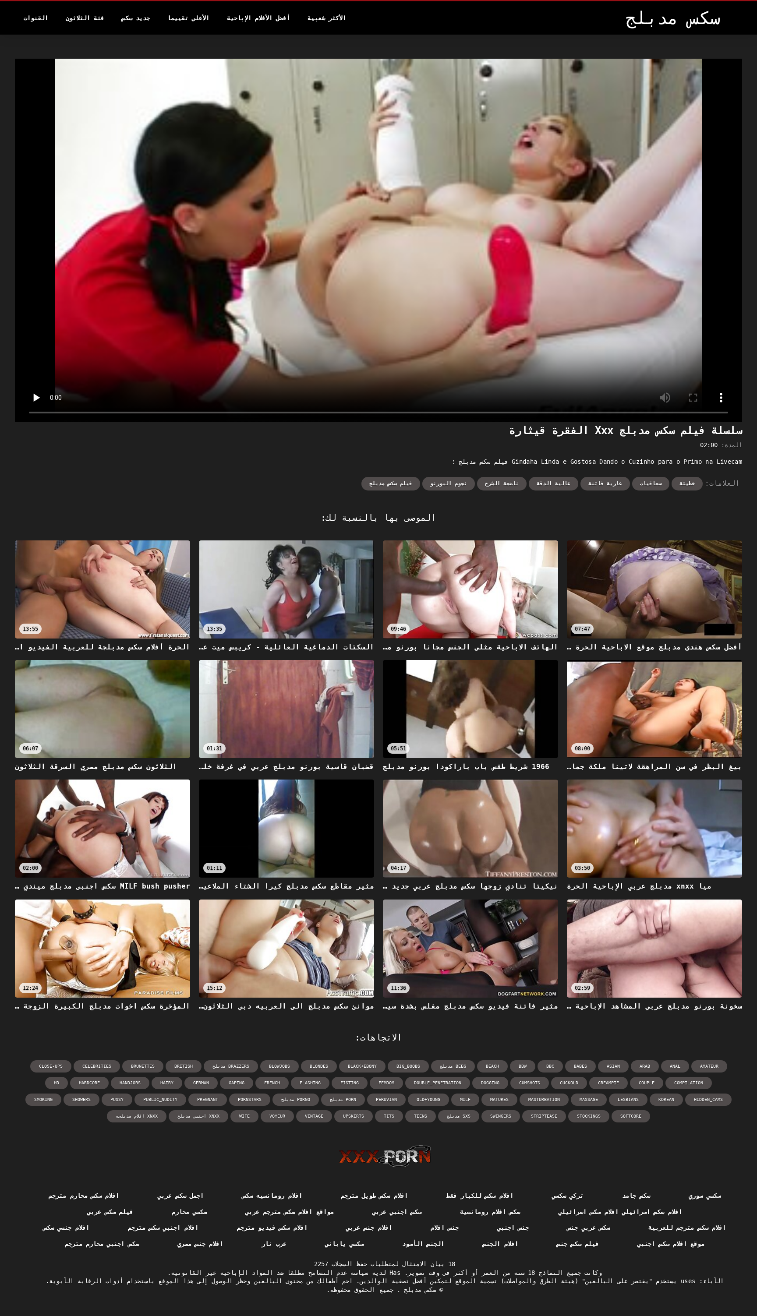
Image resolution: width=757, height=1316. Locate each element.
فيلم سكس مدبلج (390, 483)
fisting (349, 1082)
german (201, 1082)
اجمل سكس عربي (181, 1195)
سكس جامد (636, 1195)
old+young (428, 1099)
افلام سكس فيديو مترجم (272, 1227)
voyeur (277, 1116)
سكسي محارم (189, 1211)
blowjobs (279, 1066)
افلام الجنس (500, 1243)
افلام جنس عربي (369, 1227)
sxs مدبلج (458, 1116)
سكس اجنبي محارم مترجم (102, 1243)
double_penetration (437, 1082)
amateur (709, 1066)
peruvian (386, 1099)
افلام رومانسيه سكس (272, 1195)
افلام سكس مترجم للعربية (687, 1227)
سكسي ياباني (344, 1243)
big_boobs (408, 1066)
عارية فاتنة (605, 483)
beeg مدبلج (453, 1066)
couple (646, 1082)
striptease (544, 1116)
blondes (319, 1066)
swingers (500, 1116)
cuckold (569, 1082)
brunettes (143, 1066)
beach (492, 1066)
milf (465, 1099)
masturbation (544, 1099)
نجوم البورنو (448, 483)
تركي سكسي (568, 1195)
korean (666, 1099)
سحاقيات (650, 483)
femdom (386, 1082)
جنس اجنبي (513, 1227)
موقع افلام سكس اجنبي (670, 1243)
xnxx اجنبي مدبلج (198, 1116)
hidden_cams (708, 1099)
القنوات (36, 17)
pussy (117, 1099)
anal (675, 1066)
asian (613, 1066)
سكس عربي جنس (588, 1227)
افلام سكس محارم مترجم (84, 1195)
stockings (589, 1116)
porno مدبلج (295, 1099)
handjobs (130, 1082)
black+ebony (362, 1066)
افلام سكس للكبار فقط (479, 1195)
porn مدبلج (343, 1099)
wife (244, 1116)
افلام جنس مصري (200, 1243)
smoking (43, 1099)
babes (580, 1066)
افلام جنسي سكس (66, 1227)
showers (81, 1099)
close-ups (51, 1066)
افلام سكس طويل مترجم (374, 1195)
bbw (523, 1066)
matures (499, 1099)
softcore (630, 1116)
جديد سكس (136, 17)
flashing (310, 1082)
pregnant (207, 1099)
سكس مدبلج (418, 1289)
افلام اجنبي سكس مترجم (163, 1227)
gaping (236, 1082)
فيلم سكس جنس (578, 1243)
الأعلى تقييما (188, 17)
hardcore (89, 1082)
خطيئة (687, 483)
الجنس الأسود (423, 1243)
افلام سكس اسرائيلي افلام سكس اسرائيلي (620, 1211)
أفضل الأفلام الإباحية (258, 17)
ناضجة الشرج (502, 483)
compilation (688, 1082)
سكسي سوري (704, 1195)
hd (56, 1082)
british (183, 1066)
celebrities (96, 1066)
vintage (314, 1116)
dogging (490, 1082)
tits (389, 1116)
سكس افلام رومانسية (490, 1211)
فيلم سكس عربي (110, 1211)
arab (645, 1066)
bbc (550, 1066)
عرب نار (274, 1243)
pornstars (250, 1099)
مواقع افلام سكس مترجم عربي (289, 1211)
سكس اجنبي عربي (397, 1211)
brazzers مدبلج (230, 1066)
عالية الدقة (553, 483)
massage (589, 1099)
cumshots (529, 1082)
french (272, 1082)
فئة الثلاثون (85, 17)
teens (420, 1116)
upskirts (353, 1116)
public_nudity (160, 1099)
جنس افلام (445, 1227)
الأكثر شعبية (327, 17)
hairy (166, 1082)
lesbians (628, 1099)
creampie (608, 1082)
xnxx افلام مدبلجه (137, 1116)
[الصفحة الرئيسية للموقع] (385, 1156)
